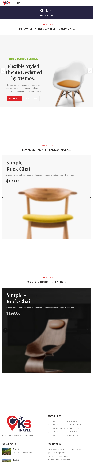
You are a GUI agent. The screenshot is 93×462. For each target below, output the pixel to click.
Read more (13, 98)
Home (42, 15)
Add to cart (30, 98)
